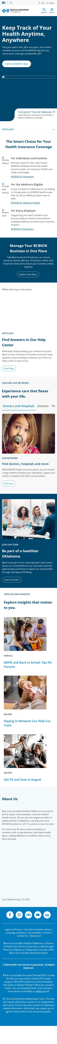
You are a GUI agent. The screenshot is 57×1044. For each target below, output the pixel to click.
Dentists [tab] (43, 406)
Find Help (9, 368)
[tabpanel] (28, 451)
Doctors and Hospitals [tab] (18, 406)
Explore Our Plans (28, 274)
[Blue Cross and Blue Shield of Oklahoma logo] (15, 11)
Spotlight (8, 129)
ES (11, 2)
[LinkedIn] (47, 915)
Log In (51, 3)
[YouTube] (37, 915)
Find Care (9, 483)
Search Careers (11, 579)
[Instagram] (19, 915)
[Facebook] (10, 915)
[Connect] (28, 915)
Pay (42, 3)
